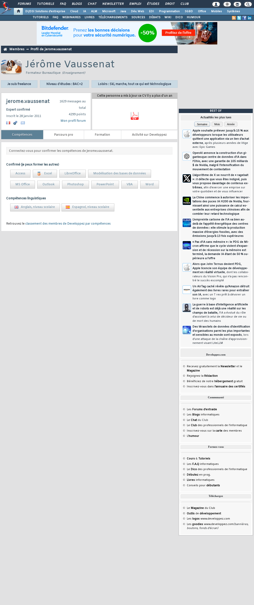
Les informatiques (203, 414)
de (204, 513)
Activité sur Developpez (149, 135)
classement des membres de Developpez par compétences (68, 224)
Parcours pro (63, 135)
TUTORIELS (41, 17)
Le (192, 420)
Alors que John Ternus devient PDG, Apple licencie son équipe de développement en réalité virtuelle (220, 272)
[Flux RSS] (234, 18)
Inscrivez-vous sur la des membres (214, 431)
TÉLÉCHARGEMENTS (112, 17)
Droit (169, 4)
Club (184, 4)
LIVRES (90, 17)
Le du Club (201, 508)
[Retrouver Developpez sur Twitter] (239, 18)
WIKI (167, 17)
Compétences (22, 135)
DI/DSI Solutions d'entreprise (45, 11)
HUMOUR (193, 17)
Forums (24, 4)
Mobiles (216, 11)
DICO (179, 17)
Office (202, 11)
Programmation (169, 11)
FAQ (62, 4)
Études (152, 4)
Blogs (76, 4)
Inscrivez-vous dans (216, 386)
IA (84, 11)
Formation (102, 135)
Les (202, 409)
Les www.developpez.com (208, 519)
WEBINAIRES (71, 17)
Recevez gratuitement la (211, 366)
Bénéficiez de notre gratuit (215, 381)
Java (123, 11)
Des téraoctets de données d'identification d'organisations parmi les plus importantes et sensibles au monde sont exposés (221, 335)
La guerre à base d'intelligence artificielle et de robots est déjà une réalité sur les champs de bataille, (220, 313)
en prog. (199, 475)
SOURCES (138, 17)
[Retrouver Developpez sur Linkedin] (250, 18)
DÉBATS (154, 17)
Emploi (135, 4)
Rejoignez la (202, 376)
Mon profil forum (73, 121)
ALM (94, 11)
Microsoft (108, 11)
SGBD (189, 11)
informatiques (201, 480)
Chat (92, 4)
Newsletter (113, 4)
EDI (151, 11)
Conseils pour (203, 485)
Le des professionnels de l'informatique (217, 425)
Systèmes (233, 11)
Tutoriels (45, 4)
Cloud (74, 11)
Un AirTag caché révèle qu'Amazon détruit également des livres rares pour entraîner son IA (220, 293)
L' (193, 436)
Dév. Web (137, 11)
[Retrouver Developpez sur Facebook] (244, 18)
